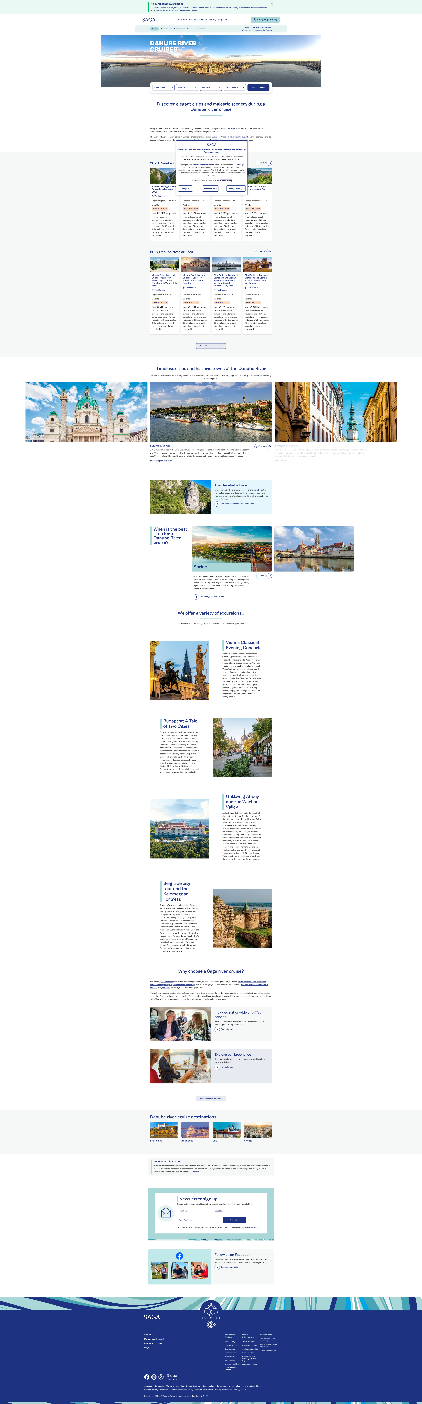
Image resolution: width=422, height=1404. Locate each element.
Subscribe (238, 709)
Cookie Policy (226, 181)
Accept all (185, 189)
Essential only (210, 189)
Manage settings (236, 189)
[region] (211, 167)
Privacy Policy (210, 719)
